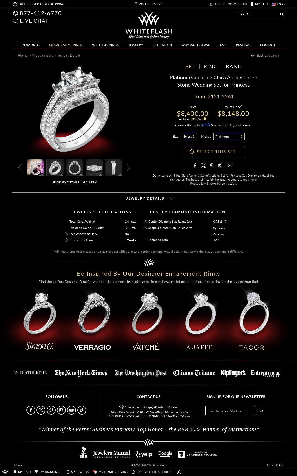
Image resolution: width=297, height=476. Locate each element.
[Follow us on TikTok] (82, 413)
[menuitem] (31, 45)
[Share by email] (230, 165)
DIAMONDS (31, 45)
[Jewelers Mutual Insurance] (111, 456)
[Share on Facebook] (196, 165)
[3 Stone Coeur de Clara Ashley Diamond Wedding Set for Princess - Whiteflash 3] (94, 167)
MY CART (261, 4)
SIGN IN (219, 4)
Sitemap (18, 465)
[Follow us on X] (41, 413)
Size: (175, 136)
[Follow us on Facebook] (31, 413)
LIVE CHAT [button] (34, 21)
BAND (234, 66)
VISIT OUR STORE (151, 4)
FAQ (223, 45)
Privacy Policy (275, 465)
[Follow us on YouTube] (72, 413)
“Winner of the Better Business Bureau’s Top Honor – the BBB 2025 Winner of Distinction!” (148, 429)
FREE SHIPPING (42, 4)
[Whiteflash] (149, 25)
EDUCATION (162, 45)
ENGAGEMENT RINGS (66, 45)
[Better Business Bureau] (83, 456)
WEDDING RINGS (105, 45)
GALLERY (90, 182)
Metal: (206, 136)
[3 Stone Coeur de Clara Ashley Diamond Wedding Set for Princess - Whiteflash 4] (113, 167)
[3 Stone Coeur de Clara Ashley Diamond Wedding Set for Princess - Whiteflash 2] (74, 167)
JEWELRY (135, 45)
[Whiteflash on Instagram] (220, 165)
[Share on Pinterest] (212, 167)
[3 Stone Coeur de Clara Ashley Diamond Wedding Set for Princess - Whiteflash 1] (55, 167)
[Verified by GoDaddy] (197, 456)
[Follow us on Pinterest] (51, 413)
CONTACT (267, 45)
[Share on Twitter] (203, 165)
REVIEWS (243, 45)
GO (260, 411)
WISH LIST (240, 4)
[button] (15, 21)
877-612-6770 (41, 13)
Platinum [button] (222, 136)
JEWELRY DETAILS (66, 182)
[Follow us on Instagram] (61, 413)
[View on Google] (165, 456)
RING (211, 66)
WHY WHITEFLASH (195, 45)
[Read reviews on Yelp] (144, 456)
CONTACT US (148, 396)
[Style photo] (35, 167)
